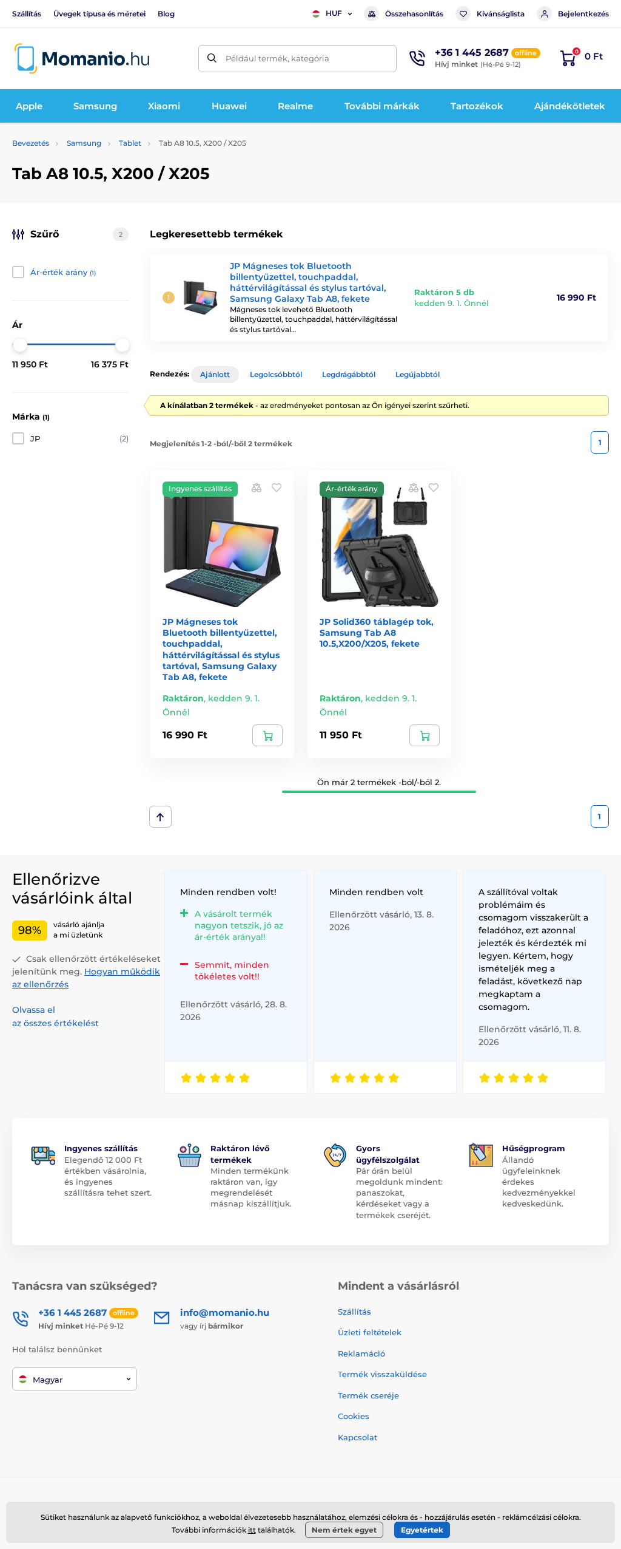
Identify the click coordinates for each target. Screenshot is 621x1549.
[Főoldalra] (82, 59)
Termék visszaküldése (382, 1374)
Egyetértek (422, 1529)
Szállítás (26, 13)
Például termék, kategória (277, 58)
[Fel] (160, 816)
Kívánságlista (501, 13)
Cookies (353, 1416)
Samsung (84, 143)
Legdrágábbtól (348, 374)
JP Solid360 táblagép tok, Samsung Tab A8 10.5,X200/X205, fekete (377, 632)
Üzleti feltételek (369, 1332)
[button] (276, 487)
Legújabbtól (417, 374)
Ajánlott (215, 374)
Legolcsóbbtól (276, 374)
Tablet (130, 143)
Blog (166, 13)
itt (252, 1529)
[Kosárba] (267, 735)
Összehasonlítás (414, 13)
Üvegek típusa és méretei (99, 13)
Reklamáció (361, 1353)
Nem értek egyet (344, 1529)
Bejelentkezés (583, 13)
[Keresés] (212, 58)
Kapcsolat (357, 1437)
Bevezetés (30, 143)
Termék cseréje (368, 1395)
